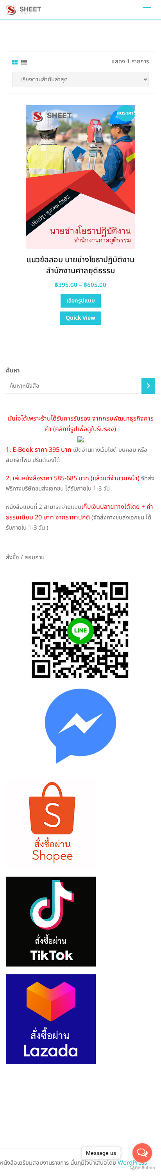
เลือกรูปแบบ (80, 301)
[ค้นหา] (148, 386)
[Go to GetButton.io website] (142, 1168)
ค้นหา (13, 370)
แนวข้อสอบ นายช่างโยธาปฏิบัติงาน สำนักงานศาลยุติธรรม (80, 265)
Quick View (80, 318)
